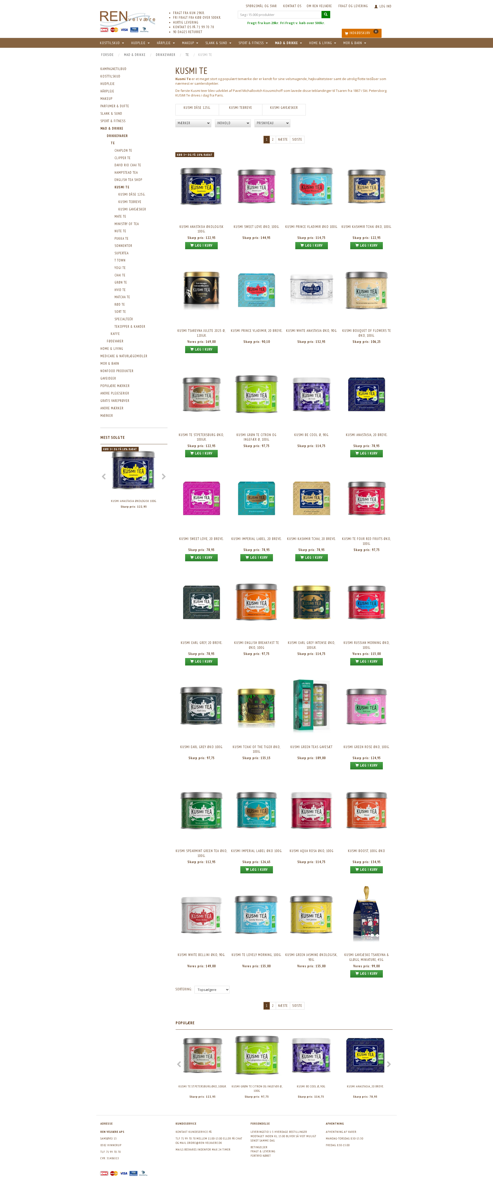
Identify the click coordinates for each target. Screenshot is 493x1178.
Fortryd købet (261, 1155)
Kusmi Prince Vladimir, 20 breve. (256, 331)
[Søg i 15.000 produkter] (325, 14)
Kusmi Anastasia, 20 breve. (366, 435)
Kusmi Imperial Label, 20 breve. (256, 539)
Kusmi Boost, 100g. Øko (366, 851)
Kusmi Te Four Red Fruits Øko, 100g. (366, 541)
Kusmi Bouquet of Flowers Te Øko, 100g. (366, 333)
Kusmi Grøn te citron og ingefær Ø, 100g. (256, 437)
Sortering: (183, 989)
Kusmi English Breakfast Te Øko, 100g (256, 645)
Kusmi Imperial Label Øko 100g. (256, 851)
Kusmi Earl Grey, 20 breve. (201, 643)
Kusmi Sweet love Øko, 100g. (256, 227)
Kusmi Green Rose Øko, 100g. (367, 747)
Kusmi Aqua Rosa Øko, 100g (312, 851)
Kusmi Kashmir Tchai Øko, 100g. (367, 227)
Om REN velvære (319, 6)
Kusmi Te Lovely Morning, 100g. (256, 955)
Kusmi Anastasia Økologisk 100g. (134, 501)
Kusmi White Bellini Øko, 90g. (201, 955)
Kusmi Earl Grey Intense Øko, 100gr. (311, 645)
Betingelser (259, 1147)
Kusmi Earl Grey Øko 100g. (201, 747)
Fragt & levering (263, 1151)
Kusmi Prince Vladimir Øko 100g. (311, 227)
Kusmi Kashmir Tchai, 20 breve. (311, 539)
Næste (283, 139)
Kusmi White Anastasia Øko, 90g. (311, 331)
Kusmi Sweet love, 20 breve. (201, 539)
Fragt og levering (353, 6)
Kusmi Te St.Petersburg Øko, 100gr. (201, 437)
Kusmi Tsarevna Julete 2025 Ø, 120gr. (201, 333)
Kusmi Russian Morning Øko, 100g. (367, 645)
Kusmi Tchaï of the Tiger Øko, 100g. (257, 749)
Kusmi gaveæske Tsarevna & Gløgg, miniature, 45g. (366, 957)
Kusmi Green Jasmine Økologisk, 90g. (311, 957)
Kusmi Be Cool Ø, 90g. (311, 435)
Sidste (297, 139)
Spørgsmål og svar (261, 6)
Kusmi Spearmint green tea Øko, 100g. (201, 853)
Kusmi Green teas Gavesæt (311, 747)
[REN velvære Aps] (127, 18)
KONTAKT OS (292, 6)
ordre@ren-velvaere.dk (204, 1143)
